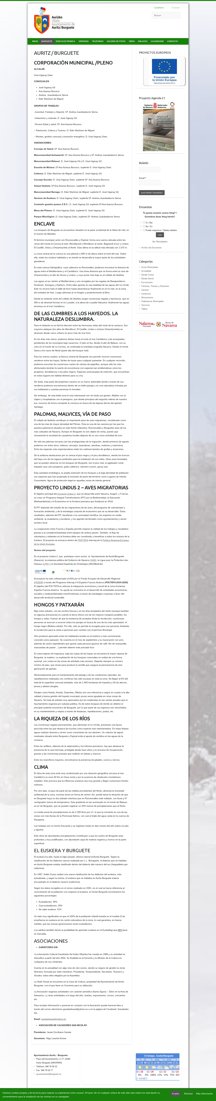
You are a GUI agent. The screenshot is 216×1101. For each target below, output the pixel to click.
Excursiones (147, 282)
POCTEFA (83, 540)
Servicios (145, 305)
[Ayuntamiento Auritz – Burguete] (54, 21)
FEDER (38, 582)
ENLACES (142, 41)
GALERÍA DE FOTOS (116, 41)
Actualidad (146, 271)
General (144, 290)
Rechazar (188, 1093)
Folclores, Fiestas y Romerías (155, 286)
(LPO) (46, 564)
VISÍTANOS (84, 41)
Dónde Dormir (147, 278)
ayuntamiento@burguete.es (48, 1074)
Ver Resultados (159, 241)
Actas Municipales (149, 267)
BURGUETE (46, 41)
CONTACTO (172, 41)
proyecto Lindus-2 (67, 494)
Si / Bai (149, 222)
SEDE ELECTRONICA (65, 41)
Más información (204, 1093)
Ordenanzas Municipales (152, 301)
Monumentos (147, 297)
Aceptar (175, 1093)
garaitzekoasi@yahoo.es (53, 1019)
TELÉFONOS (97, 41)
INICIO (35, 41)
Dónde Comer (147, 275)
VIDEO (132, 41)
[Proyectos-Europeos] (162, 58)
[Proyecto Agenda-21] (157, 104)
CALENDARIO (157, 41)
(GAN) (93, 560)
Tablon (144, 309)
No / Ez (149, 226)
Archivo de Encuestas (151, 247)
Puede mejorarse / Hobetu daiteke (161, 230)
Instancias (146, 294)
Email (142, 178)
